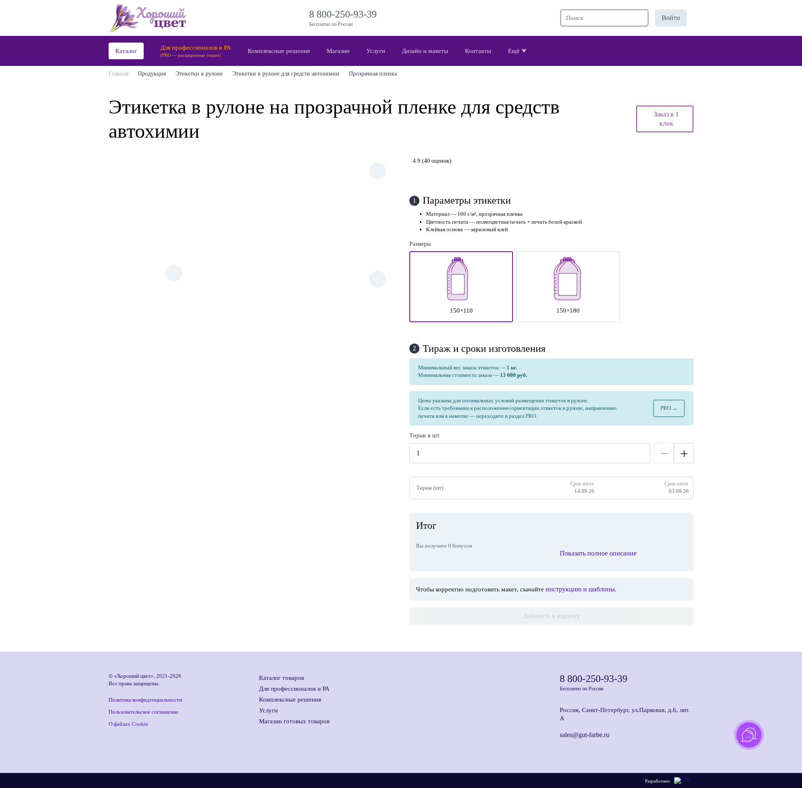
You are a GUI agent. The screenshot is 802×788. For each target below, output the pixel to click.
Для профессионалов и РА (294, 688)
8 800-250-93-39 (345, 14)
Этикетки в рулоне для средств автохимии (285, 74)
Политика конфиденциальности (145, 700)
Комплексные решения (290, 699)
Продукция (152, 74)
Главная (118, 74)
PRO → (669, 408)
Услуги (268, 710)
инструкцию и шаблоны (580, 589)
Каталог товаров (281, 677)
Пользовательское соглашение (144, 712)
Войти (671, 17)
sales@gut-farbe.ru (584, 734)
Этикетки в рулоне (199, 74)
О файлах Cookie (128, 724)
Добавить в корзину (551, 615)
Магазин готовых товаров (294, 721)
